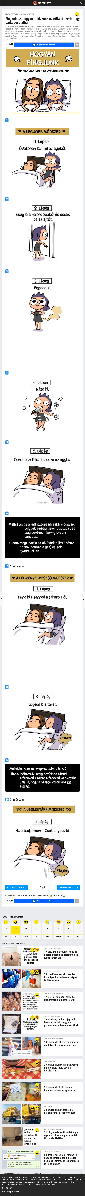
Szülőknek (5, 1184)
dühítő (78, 936)
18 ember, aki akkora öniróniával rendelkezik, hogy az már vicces (61, 1043)
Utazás (21, 1184)
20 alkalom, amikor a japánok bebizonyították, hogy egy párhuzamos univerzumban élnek (61, 1022)
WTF (52, 1106)
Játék (27, 1180)
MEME (65, 1180)
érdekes (26, 936)
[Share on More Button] (77, 45)
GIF (74, 1177)
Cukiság (17, 1177)
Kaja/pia (34, 1180)
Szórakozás (16, 14)
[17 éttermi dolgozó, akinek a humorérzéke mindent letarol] (21, 1001)
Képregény (41, 1180)
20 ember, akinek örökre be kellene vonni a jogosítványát (59, 1111)
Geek (70, 1177)
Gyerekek (5, 1180)
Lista (7, 14)
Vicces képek (28, 14)
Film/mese (59, 1177)
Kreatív (46, 971)
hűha (68, 936)
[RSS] (11, 1188)
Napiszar (19, 1182)
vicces (15, 936)
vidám (36, 936)
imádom (58, 936)
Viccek (28, 1184)
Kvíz (55, 1180)
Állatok (46, 948)
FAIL (45, 1106)
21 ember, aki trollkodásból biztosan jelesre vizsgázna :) (59, 1089)
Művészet (11, 1182)
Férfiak (51, 1177)
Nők (38, 1182)
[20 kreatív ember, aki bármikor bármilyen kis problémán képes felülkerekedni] (21, 978)
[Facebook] (2, 1188)
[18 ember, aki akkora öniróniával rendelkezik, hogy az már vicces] (21, 1046)
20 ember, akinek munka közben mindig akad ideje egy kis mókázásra (61, 1067)
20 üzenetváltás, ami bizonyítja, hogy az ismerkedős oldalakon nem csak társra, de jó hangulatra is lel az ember (62, 1159)
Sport (55, 1182)
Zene (53, 1184)
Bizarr (11, 1177)
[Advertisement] (42, 351)
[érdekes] (37, 972)
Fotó (65, 1177)
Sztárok (71, 1182)
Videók (44, 1184)
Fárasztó (45, 1177)
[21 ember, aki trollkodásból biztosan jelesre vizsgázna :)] (21, 1091)
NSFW (43, 1182)
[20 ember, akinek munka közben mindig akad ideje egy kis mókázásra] (21, 1069)
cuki (6, 936)
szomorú (47, 936)
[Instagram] (7, 1188)
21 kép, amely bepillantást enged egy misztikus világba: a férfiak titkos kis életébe (61, 1135)
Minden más (77, 1180)
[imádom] (37, 950)
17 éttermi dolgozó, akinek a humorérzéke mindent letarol (59, 998)
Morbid (4, 1182)
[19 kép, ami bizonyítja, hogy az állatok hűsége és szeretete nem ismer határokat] (21, 956)
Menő (70, 1180)
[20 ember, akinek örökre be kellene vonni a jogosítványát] (21, 1114)
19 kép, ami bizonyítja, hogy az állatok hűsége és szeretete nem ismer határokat (61, 954)
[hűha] (37, 1108)
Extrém (33, 1177)
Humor (46, 1151)
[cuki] (32, 950)
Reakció (49, 1182)
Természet (14, 1184)
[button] (3, 3)
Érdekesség (47, 1016)
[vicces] (77, 14)
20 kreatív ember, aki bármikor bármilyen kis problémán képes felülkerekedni (60, 977)
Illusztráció (20, 1180)
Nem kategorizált (30, 1182)
